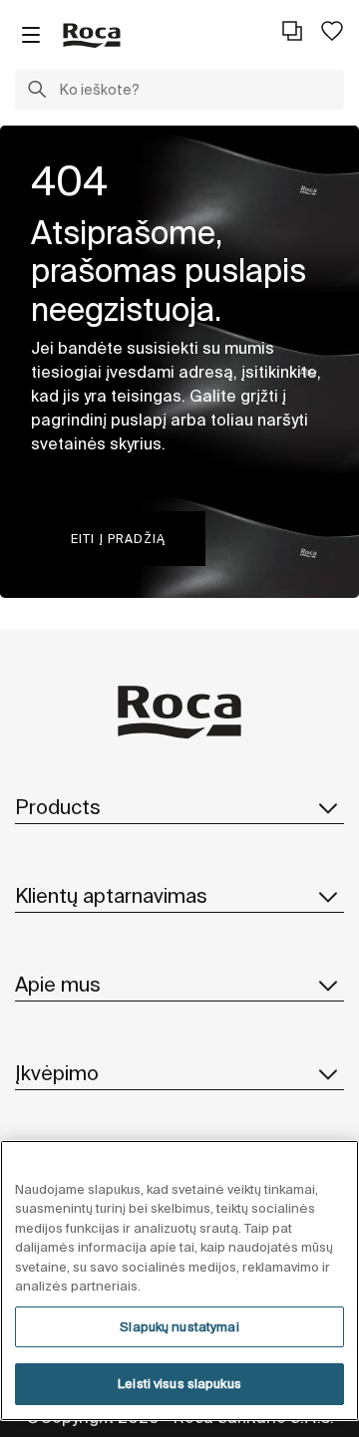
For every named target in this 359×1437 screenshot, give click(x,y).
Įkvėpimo (57, 1072)
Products (58, 806)
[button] (37, 92)
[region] (179, 1280)
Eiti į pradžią (118, 538)
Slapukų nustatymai (179, 1326)
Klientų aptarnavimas (111, 895)
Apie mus (58, 984)
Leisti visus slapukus (179, 1383)
